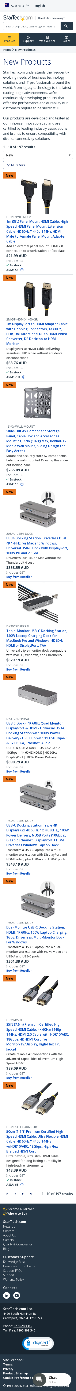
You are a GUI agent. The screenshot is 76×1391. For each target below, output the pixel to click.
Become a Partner (20, 1209)
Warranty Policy (13, 1280)
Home (7, 50)
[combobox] (38, 155)
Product (9, 41)
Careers (8, 1240)
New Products (25, 50)
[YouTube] (16, 1295)
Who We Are (47, 41)
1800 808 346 (26, 1330)
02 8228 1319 (23, 1326)
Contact (8, 1231)
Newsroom (10, 1226)
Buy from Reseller (19, 577)
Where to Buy (17, 1213)
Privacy (8, 1369)
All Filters (17, 165)
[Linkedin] (6, 1295)
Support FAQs (12, 1271)
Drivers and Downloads (19, 1266)
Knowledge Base (14, 1262)
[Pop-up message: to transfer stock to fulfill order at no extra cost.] (22, 269)
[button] (69, 155)
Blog (6, 1249)
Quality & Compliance (18, 1244)
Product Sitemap (15, 1373)
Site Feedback (13, 1360)
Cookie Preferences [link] (18, 1378)
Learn (67, 41)
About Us (9, 1235)
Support (28, 41)
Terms (8, 1364)
